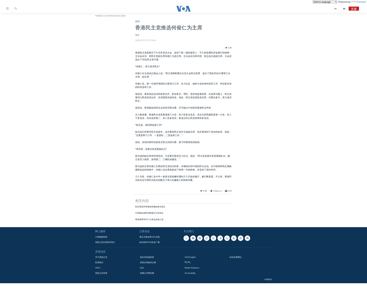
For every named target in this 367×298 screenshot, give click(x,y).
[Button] (228, 47)
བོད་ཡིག (187, 262)
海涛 (137, 35)
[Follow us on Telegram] (220, 238)
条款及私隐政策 (147, 257)
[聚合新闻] (234, 238)
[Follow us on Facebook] (200, 238)
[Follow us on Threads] (213, 238)
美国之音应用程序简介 (105, 242)
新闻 (137, 21)
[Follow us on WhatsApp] (227, 238)
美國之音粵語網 (147, 273)
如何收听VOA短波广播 (149, 242)
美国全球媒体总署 (148, 262)
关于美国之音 (101, 257)
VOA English (190, 257)
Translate (361, 2)
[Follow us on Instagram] (206, 238)
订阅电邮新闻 (101, 237)
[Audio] (335, 9)
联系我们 (99, 262)
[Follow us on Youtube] (193, 238)
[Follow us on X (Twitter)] (186, 238)
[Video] (344, 9)
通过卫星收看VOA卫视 (149, 237)
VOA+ (97, 268)
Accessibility (190, 273)
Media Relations (192, 268)
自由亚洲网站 (235, 257)
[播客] (240, 238)
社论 (142, 268)
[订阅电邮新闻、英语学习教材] (247, 238)
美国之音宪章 (101, 273)
